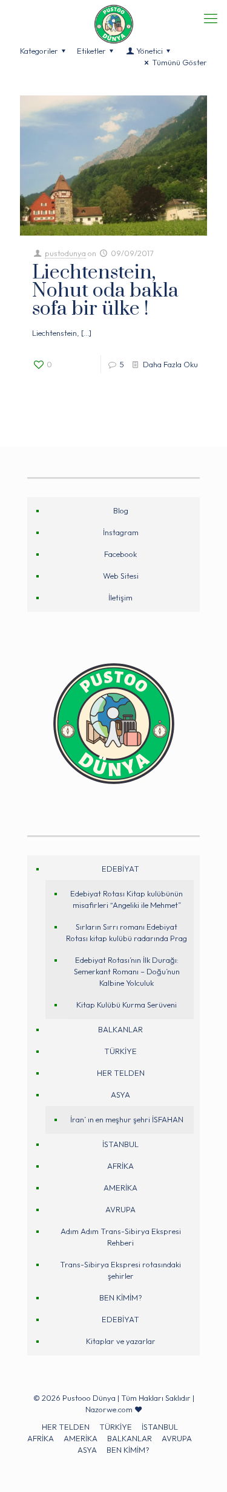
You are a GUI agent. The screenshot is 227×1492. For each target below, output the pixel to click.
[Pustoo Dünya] (113, 15)
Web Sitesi (121, 575)
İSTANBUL (120, 1144)
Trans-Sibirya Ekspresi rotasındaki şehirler (120, 1270)
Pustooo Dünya (89, 1398)
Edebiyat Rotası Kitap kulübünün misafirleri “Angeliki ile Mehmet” (126, 899)
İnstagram (121, 532)
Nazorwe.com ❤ (113, 1409)
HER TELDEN (121, 1073)
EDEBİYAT (120, 868)
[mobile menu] (210, 18)
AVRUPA (120, 1209)
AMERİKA (120, 1187)
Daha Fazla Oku (170, 364)
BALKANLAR (120, 1029)
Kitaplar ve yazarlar (121, 1341)
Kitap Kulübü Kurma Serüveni (126, 1004)
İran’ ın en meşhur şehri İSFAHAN (126, 1119)
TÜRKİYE (120, 1051)
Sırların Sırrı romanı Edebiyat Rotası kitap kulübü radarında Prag (126, 932)
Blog (120, 510)
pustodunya (65, 253)
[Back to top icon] (201, 1466)
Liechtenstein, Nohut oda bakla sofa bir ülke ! (105, 290)
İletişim (120, 597)
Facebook (120, 554)
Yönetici (149, 51)
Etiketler (91, 51)
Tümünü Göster (179, 62)
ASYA (120, 1094)
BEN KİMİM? (120, 1297)
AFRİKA (120, 1166)
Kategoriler (39, 51)
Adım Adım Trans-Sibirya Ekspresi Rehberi (121, 1236)
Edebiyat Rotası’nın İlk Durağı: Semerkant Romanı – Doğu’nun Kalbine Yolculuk (127, 971)
